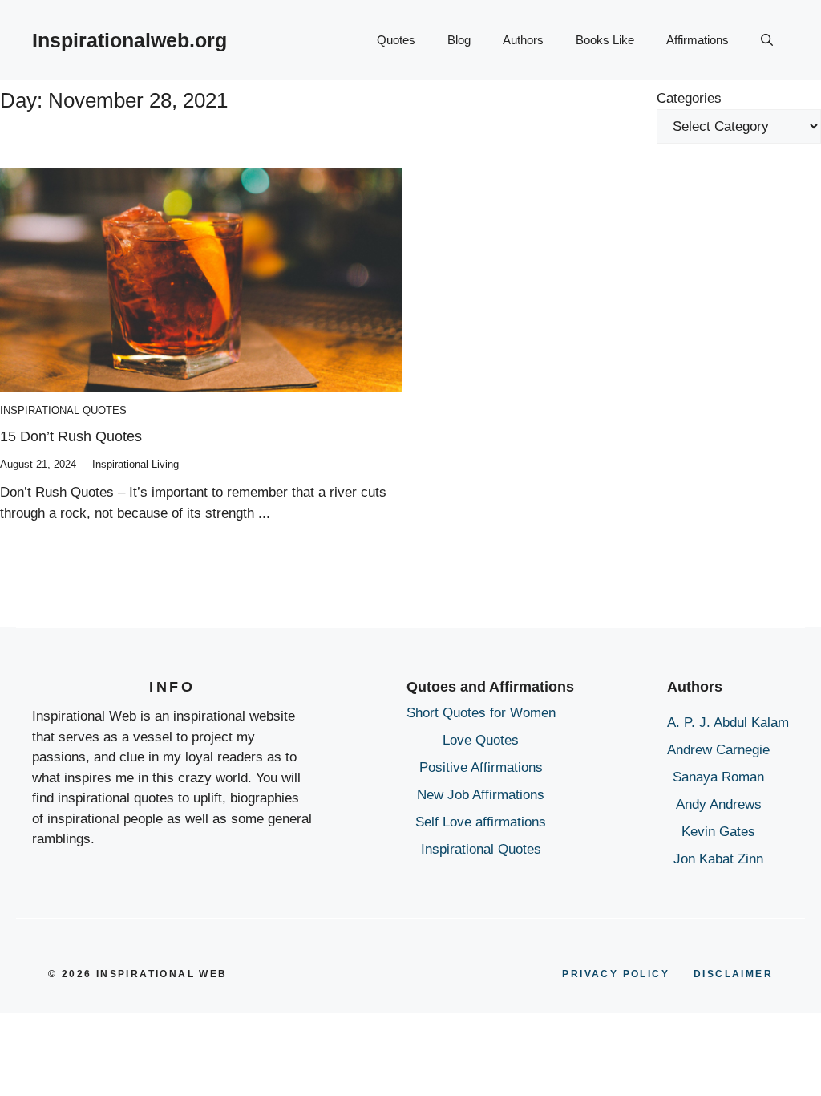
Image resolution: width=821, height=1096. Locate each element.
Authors (523, 40)
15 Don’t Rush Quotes (71, 436)
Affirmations (697, 40)
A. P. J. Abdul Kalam (728, 722)
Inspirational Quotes (63, 410)
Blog (459, 40)
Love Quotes (481, 740)
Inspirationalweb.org (129, 40)
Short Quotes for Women (481, 713)
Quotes (396, 40)
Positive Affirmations (481, 767)
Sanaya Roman (718, 777)
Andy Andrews (719, 804)
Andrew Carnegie (718, 749)
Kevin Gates (718, 831)
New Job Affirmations (480, 794)
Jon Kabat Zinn (718, 859)
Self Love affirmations (480, 822)
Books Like (605, 40)
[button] (767, 40)
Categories (689, 98)
